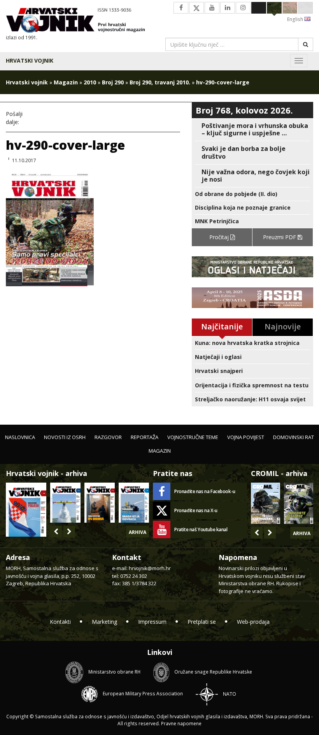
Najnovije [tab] (283, 326)
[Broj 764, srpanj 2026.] (134, 503)
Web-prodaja (253, 621)
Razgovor (108, 437)
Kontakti (60, 621)
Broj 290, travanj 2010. (160, 82)
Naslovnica (20, 437)
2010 (90, 82)
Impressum (152, 621)
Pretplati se (202, 621)
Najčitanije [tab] (222, 326)
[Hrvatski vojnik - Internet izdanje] (80, 21)
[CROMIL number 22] (298, 503)
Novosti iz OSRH (65, 437)
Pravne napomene (181, 723)
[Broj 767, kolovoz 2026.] (26, 509)
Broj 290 (113, 82)
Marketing (104, 621)
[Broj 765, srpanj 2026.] (99, 503)
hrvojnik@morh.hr (150, 568)
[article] (252, 129)
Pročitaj (219, 237)
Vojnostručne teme (192, 437)
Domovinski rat (293, 437)
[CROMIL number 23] (265, 503)
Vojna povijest (245, 437)
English (295, 19)
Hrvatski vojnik (29, 60)
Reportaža (144, 437)
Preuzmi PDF (280, 237)
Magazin (66, 82)
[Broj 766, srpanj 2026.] (65, 503)
